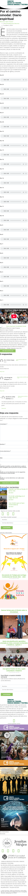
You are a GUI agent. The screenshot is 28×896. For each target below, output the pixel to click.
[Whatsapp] (13, 851)
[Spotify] (13, 514)
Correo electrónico (5, 451)
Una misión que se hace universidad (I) (16, 504)
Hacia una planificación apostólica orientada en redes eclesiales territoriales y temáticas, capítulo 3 (14, 643)
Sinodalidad (18, 326)
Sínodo (24, 326)
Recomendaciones (9, 23)
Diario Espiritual (10, 326)
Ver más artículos (7, 350)
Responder (2, 371)
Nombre (2, 444)
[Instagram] (8, 514)
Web (1, 457)
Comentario (3, 424)
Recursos (16, 23)
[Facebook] (3, 514)
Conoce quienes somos (14, 723)
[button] (14, 5)
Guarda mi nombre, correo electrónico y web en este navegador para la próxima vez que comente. (13, 467)
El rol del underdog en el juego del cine (17, 497)
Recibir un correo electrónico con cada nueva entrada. (12, 478)
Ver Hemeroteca (4, 832)
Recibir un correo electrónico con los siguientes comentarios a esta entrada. (12, 472)
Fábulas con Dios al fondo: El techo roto (18, 490)
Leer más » (11, 492)
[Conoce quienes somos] (14, 721)
